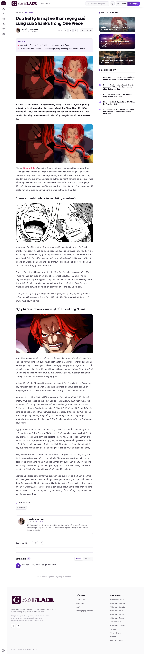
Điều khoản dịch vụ (117, 599)
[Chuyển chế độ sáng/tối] (112, 3)
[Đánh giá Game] (3, 19)
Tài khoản (113, 629)
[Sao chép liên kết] (75, 30)
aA (87, 30)
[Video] (3, 34)
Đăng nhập (121, 3)
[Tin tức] (3, 24)
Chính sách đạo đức (117, 607)
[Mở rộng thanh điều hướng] (3, 650)
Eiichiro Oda (29, 168)
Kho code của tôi (116, 640)
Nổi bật (78, 559)
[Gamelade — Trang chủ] (3, 3)
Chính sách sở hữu (117, 614)
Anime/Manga (30, 12)
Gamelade (19, 12)
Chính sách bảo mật (117, 603)
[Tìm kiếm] (3, 14)
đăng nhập (36, 565)
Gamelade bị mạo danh (118, 625)
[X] (71, 30)
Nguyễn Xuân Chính (30, 29)
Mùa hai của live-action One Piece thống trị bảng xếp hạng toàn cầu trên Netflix (52, 49)
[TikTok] (18, 626)
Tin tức (77, 607)
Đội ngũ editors (80, 603)
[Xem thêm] (3, 39)
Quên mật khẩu (115, 633)
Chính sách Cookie (117, 618)
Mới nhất (88, 559)
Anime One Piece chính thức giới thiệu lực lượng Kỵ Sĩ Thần (44, 45)
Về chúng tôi (80, 599)
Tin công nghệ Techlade (84, 610)
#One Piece (21, 507)
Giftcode (113, 636)
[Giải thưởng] (3, 29)
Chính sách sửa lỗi (117, 610)
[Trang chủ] (3, 9)
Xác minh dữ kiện (116, 622)
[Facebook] (66, 30)
